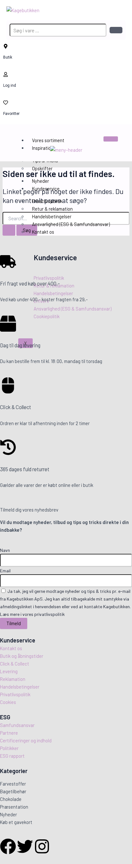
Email (5, 570)
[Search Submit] (9, 230)
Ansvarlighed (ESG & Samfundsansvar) (71, 224)
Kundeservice (46, 188)
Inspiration (43, 148)
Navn (5, 550)
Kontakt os (43, 232)
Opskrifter (42, 168)
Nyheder (40, 181)
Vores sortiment (48, 140)
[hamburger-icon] (110, 138)
